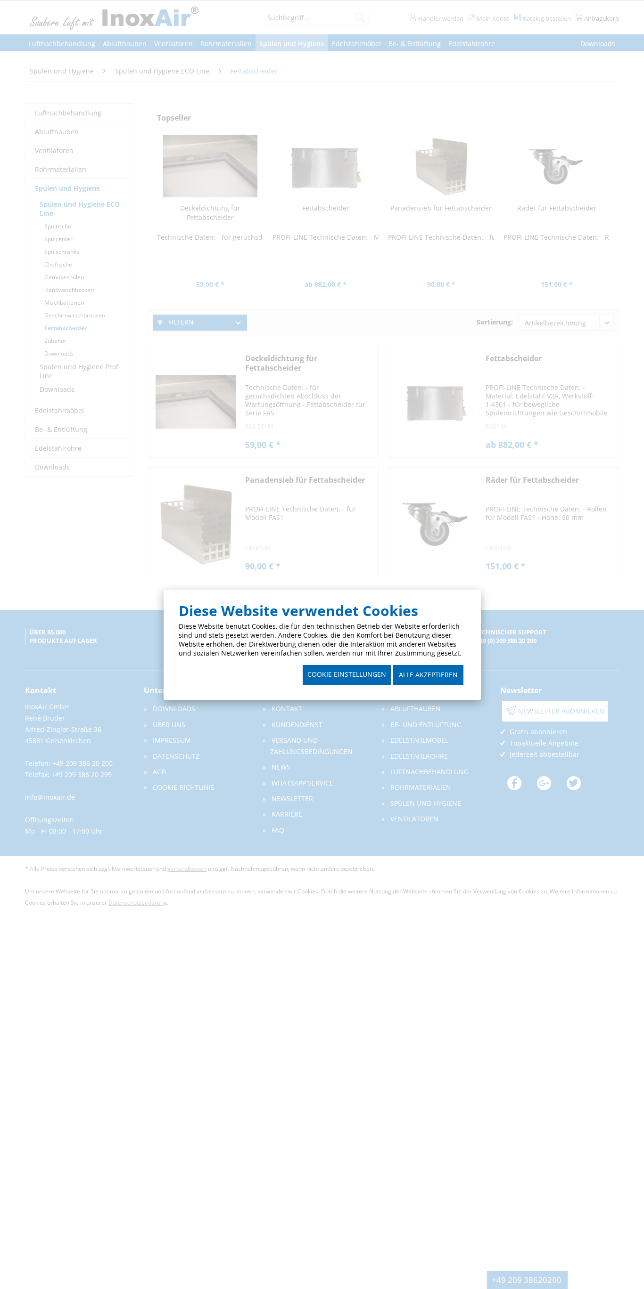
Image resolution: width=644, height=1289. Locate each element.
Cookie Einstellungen (346, 674)
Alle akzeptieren (428, 674)
